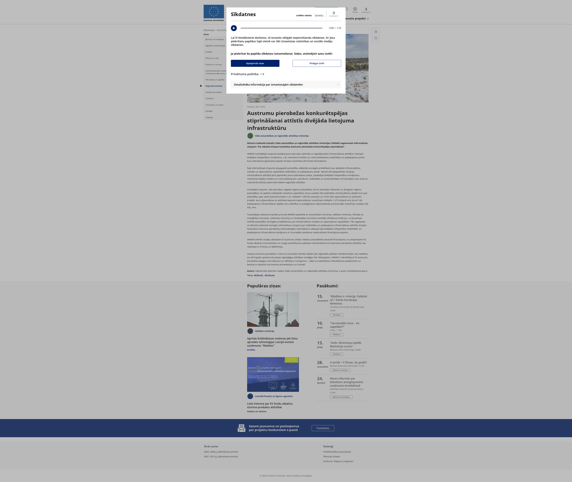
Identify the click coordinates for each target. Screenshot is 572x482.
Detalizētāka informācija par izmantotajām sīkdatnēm (268, 84)
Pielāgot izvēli (317, 63)
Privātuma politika (245, 74)
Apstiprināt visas (255, 63)
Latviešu (319, 15)
